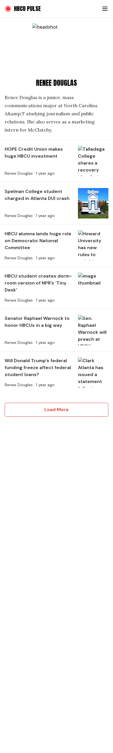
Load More (56, 409)
